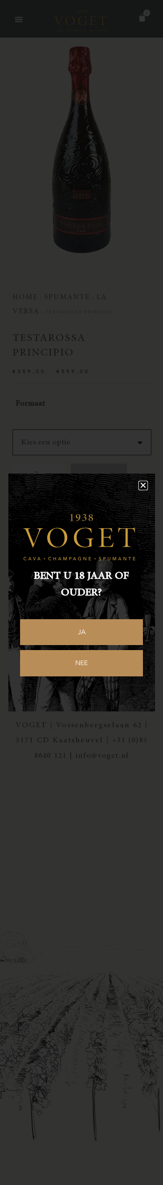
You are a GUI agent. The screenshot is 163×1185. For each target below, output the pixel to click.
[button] (143, 485)
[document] (81, 592)
